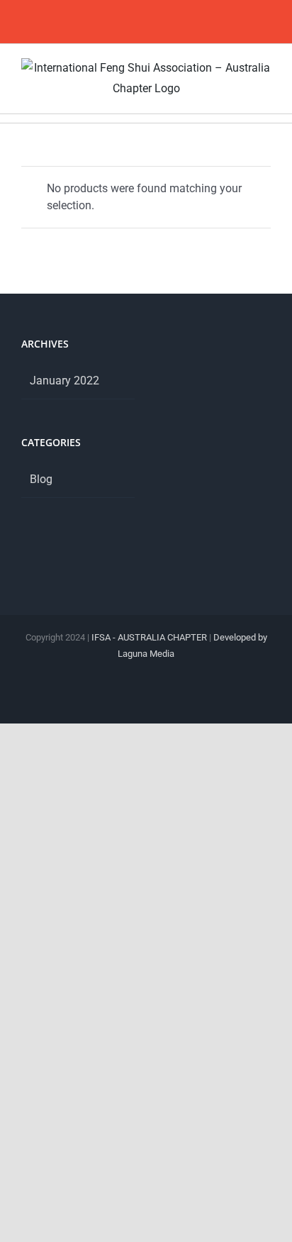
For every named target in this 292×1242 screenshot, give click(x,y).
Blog (41, 479)
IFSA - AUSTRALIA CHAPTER (149, 637)
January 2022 (64, 380)
